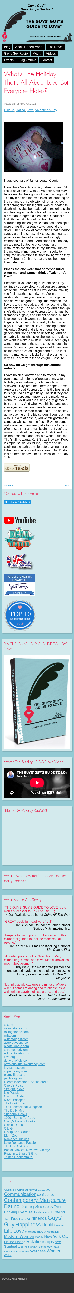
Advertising (10, 1190)
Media (37, 53)
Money (39, 1236)
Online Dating (14, 1242)
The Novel (55, 47)
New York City (56, 1236)
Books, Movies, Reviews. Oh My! (27, 1150)
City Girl (9, 1128)
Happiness (28, 1225)
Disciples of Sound (17, 1132)
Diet (57, 1206)
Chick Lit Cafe (14, 1096)
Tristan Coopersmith (18, 1157)
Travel (56, 1246)
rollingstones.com (16, 1032)
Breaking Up (44, 1190)
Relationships (40, 1241)
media (41, 1231)
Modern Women (19, 1236)
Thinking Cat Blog (16, 1146)
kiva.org (9, 1057)
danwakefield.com (16, 1060)
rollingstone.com (15, 1028)
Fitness (58, 1212)
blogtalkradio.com (16, 1046)
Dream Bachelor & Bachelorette (26, 1082)
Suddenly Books (15, 1114)
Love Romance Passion (20, 1142)
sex (58, 1242)
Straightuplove (14, 1089)
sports (24, 1247)
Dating (20, 110)
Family (37, 1212)
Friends (22, 1219)
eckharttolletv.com (16, 1053)
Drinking (10, 1212)
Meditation (53, 1231)
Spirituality (12, 1246)
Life (8, 1231)
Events (9, 60)
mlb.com (10, 1035)
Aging (20, 1189)
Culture (9, 110)
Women (54, 1251)
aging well (31, 1189)
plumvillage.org (14, 1074)
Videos (51, 53)
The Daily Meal (14, 1110)
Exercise (25, 1212)
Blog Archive (27, 60)
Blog (7, 47)
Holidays (60, 1225)
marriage (30, 1231)
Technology (44, 1246)
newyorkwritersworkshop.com (24, 1064)
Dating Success (36, 1206)
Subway (32, 1246)
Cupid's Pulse (13, 1085)
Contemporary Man (27, 1200)
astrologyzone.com (17, 1042)
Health (48, 1224)
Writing (8, 1255)
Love (30, 110)
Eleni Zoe (11, 1135)
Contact (46, 60)
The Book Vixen (15, 1103)
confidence (45, 1195)
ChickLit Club (13, 1125)
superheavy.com (15, 1071)
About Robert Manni (29, 47)
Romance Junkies (16, 1139)
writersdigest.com (16, 1039)
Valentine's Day (46, 110)
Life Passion (12, 1092)
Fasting (46, 1212)
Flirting (7, 1219)
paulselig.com (13, 1078)
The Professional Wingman (23, 1107)
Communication (20, 1194)
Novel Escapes (14, 1100)
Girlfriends (37, 1218)
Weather (25, 1251)
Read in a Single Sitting (20, 1153)
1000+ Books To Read (19, 1117)
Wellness (38, 1251)
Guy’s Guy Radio (16, 53)
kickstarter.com (14, 1067)
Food (14, 1218)
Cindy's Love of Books (19, 1121)
